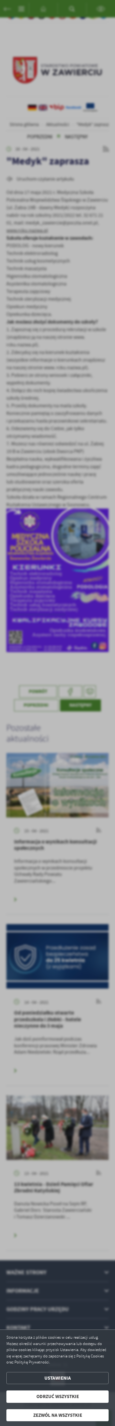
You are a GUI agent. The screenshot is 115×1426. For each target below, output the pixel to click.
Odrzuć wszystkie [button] (57, 1396)
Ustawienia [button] (57, 1378)
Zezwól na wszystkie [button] (57, 1415)
